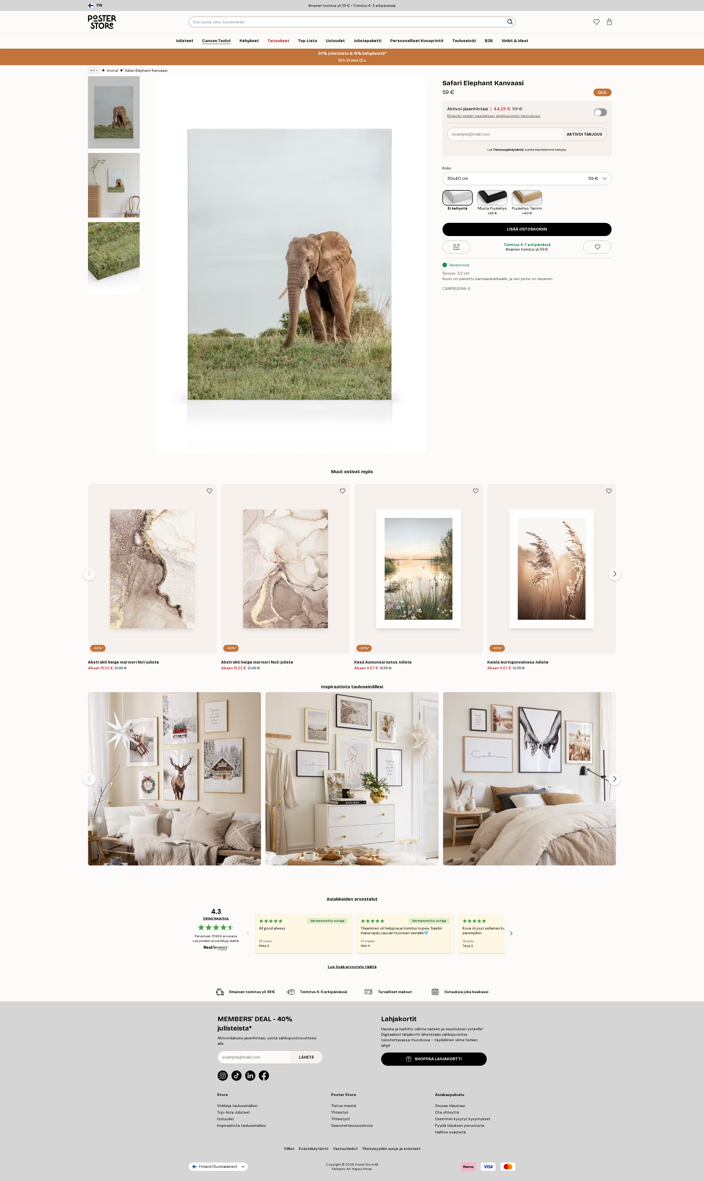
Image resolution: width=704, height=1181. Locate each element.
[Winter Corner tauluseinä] (174, 778)
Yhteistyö (339, 1112)
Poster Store (364, 1164)
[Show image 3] (114, 258)
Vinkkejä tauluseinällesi (237, 1105)
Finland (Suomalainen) (218, 1166)
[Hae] (510, 22)
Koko (446, 168)
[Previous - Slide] (438, 203)
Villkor (289, 1148)
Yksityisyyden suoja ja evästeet (391, 1148)
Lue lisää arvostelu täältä (352, 966)
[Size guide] (456, 247)
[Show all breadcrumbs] (94, 70)
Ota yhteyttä (447, 1112)
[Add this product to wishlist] (597, 247)
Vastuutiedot (345, 1148)
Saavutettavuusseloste (352, 1125)
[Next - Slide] (616, 203)
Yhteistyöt (340, 1118)
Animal (112, 70)
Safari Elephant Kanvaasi (146, 70)
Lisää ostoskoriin (527, 229)
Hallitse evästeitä (450, 1132)
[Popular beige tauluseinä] (351, 778)
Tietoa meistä (343, 1105)
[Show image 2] (114, 185)
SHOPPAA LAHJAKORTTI (438, 1059)
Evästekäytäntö (314, 1148)
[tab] (596, 22)
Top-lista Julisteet (233, 1112)
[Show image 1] (114, 112)
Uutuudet (225, 1118)
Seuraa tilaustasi (450, 1105)
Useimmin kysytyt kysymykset (462, 1118)
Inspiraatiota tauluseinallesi (241, 1125)
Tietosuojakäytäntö (508, 150)
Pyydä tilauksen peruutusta (459, 1125)
